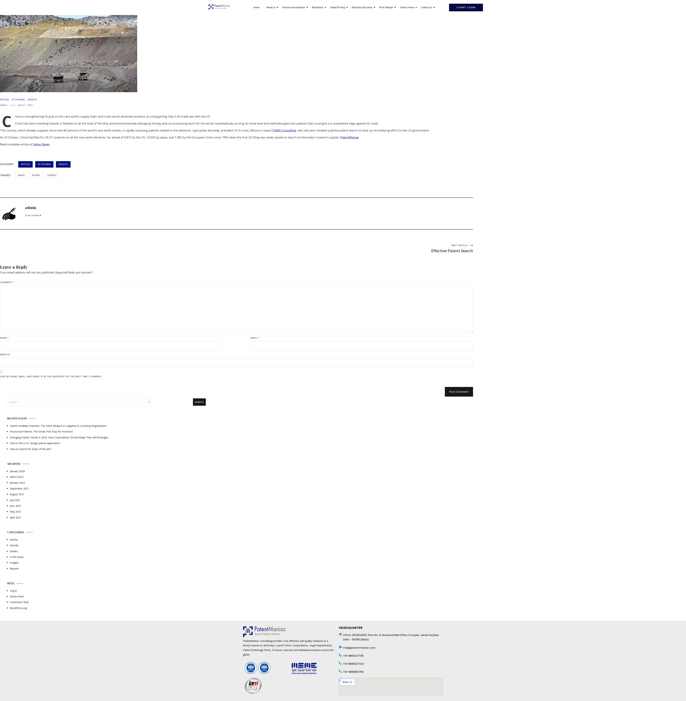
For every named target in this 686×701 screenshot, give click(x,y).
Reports (14, 568)
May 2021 (15, 511)
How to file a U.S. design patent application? (35, 443)
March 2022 (17, 477)
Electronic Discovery (362, 7)
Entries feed (17, 596)
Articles (4, 99)
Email (255, 337)
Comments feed (19, 602)
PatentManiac (349, 137)
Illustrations (317, 7)
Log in (13, 590)
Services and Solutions (293, 7)
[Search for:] (79, 402)
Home (256, 7)
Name (4, 337)
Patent (36, 175)
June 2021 (15, 506)
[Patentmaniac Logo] (219, 7)
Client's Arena (407, 7)
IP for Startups (386, 7)
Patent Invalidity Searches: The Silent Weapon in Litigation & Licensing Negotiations (58, 425)
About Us (270, 7)
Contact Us (426, 7)
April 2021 (15, 517)
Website (5, 354)
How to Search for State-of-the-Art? (30, 449)
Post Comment (459, 391)
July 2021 (15, 500)
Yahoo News (41, 144)
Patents (52, 175)
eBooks (14, 545)
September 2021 (19, 488)
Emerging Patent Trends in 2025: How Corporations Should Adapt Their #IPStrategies (59, 437)
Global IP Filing (337, 7)
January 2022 (17, 482)
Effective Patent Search (452, 248)
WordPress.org (18, 608)
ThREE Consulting (284, 130)
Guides (14, 551)
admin (3, 105)
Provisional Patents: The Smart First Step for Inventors (41, 431)
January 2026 (17, 471)
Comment (7, 282)
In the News (18, 99)
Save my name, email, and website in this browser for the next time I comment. (51, 376)
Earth (21, 175)
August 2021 (17, 494)
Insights (32, 99)
